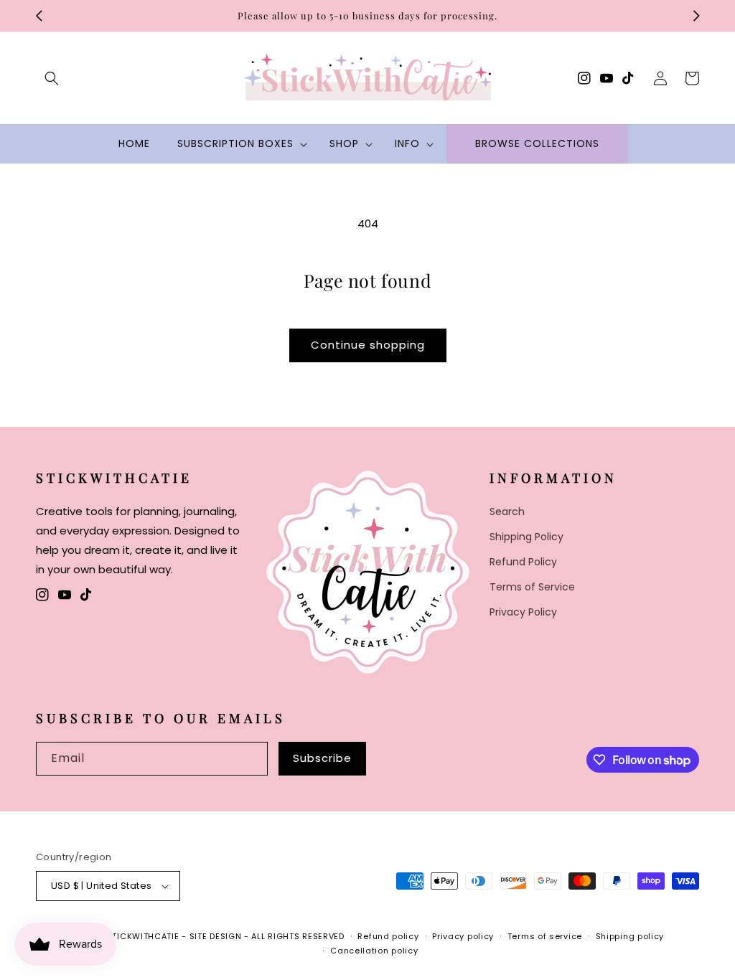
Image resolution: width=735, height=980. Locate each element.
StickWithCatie (143, 936)
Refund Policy (523, 562)
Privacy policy (463, 936)
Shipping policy (630, 936)
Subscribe (322, 757)
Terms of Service (532, 587)
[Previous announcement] (39, 16)
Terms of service (544, 936)
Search (507, 511)
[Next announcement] (696, 16)
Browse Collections (537, 143)
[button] (51, 78)
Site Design (215, 936)
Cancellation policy (374, 950)
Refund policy (387, 936)
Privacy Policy (523, 612)
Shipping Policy (526, 536)
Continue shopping (368, 344)
